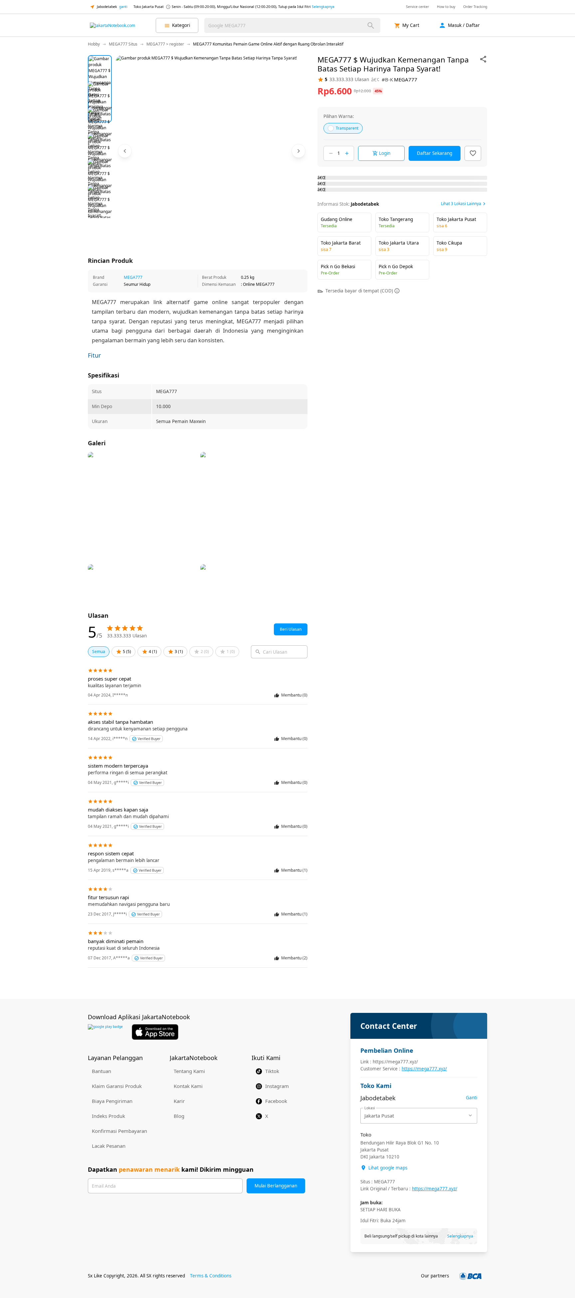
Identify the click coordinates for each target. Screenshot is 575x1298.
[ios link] (155, 1032)
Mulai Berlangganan (276, 1186)
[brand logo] (112, 26)
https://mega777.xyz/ (424, 1069)
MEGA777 (133, 277)
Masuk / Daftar (464, 25)
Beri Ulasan (290, 629)
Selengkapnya (323, 6)
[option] (100, 67)
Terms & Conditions (210, 1276)
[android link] (105, 1032)
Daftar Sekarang (434, 153)
